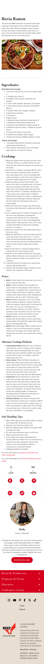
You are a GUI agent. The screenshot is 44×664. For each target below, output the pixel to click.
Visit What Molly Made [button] (22, 560)
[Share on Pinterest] (34, 480)
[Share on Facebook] (10, 480)
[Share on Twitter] (22, 480)
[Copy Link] (22, 493)
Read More (24, 649)
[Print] (34, 493)
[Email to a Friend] (10, 493)
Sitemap (33, 649)
